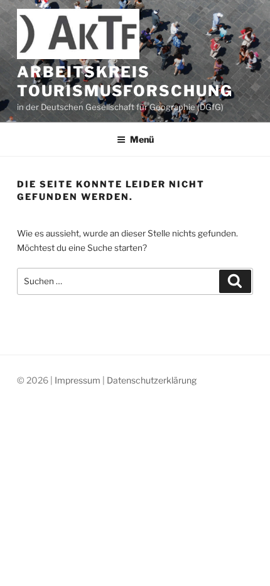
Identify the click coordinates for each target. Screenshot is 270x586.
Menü (142, 139)
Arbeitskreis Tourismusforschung (125, 81)
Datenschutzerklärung (152, 380)
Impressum (77, 380)
